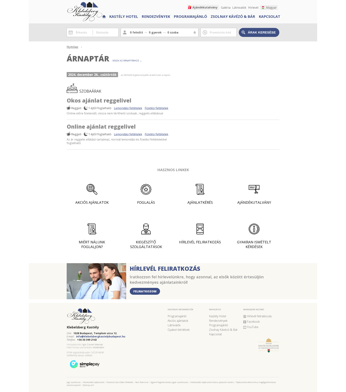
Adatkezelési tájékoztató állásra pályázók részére (212, 382)
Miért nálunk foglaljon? (92, 244)
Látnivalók (239, 8)
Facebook (253, 321)
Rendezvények (156, 16)
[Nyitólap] (103, 16)
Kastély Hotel (123, 16)
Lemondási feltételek (128, 108)
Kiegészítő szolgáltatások (146, 244)
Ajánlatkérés (200, 202)
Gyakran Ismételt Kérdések (254, 244)
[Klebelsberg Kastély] (115, 316)
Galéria (225, 8)
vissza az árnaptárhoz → (127, 60)
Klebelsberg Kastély (83, 327)
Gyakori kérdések (179, 330)
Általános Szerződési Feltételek (119, 382)
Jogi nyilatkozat (74, 382)
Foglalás (146, 202)
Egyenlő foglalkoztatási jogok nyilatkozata (169, 382)
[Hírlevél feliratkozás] (96, 297)
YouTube (252, 327)
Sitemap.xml (88, 385)
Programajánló (190, 16)
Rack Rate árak (141, 382)
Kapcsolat (269, 16)
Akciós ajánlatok (92, 202)
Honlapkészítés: (74, 344)
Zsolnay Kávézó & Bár (233, 16)
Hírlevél (253, 8)
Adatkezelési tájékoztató (93, 382)
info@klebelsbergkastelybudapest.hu (100, 336)
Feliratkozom (144, 291)
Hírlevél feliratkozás (200, 242)
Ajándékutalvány (204, 7)
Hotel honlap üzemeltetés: (79, 347)
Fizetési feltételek (156, 108)
